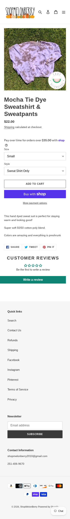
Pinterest (12, 379)
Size (6, 149)
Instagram (13, 369)
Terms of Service (17, 389)
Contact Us (14, 330)
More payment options (35, 203)
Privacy (12, 399)
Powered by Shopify (48, 506)
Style (7, 164)
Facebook (13, 360)
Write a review (33, 279)
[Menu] (64, 12)
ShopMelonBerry (28, 506)
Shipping (9, 127)
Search (11, 320)
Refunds (12, 340)
